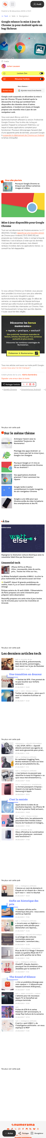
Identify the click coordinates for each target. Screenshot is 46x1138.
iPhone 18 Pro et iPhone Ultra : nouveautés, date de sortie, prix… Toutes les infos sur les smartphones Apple (26, 569)
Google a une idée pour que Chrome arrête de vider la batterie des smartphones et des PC (28, 501)
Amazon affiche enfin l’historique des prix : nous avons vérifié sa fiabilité (29, 911)
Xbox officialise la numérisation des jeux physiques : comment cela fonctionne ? (29, 834)
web (29, 298)
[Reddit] (26, 1129)
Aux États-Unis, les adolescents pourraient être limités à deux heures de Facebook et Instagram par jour (29, 820)
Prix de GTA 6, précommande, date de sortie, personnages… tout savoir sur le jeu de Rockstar (29, 663)
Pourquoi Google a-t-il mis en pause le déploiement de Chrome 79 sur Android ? (28, 465)
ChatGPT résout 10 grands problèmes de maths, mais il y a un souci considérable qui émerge (20, 584)
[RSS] (30, 1129)
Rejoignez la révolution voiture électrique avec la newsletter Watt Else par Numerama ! (22, 556)
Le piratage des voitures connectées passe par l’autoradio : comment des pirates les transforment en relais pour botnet (29, 939)
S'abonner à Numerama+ (20, 353)
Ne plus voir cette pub (10, 427)
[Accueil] (5, 4)
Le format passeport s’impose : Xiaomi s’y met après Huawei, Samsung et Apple (28, 789)
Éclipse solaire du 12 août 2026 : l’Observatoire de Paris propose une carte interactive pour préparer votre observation (21, 592)
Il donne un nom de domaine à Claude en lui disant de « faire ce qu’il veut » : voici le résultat (29, 890)
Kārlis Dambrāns (29, 375)
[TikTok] (11, 1129)
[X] (15, 1129)
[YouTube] (8, 1129)
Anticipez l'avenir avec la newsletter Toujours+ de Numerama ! (25, 441)
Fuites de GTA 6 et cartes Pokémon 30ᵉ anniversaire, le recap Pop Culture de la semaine (29, 1011)
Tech (6, 16)
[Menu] (12, 4)
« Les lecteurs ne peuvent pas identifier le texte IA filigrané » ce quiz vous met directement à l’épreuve (30, 775)
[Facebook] (23, 1129)
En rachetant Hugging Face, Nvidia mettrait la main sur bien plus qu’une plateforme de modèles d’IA (29, 761)
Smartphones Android (31, 389)
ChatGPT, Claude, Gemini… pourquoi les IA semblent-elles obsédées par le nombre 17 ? (28, 966)
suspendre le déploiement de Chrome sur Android (23, 135)
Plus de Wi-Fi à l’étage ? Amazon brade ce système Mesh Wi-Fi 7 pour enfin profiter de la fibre (29, 952)
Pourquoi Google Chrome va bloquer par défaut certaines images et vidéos (27, 185)
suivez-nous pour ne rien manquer (15, 368)
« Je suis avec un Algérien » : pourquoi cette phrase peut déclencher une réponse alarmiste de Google (27, 925)
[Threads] (37, 1129)
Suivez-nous (7, 90)
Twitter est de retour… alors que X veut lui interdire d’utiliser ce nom (30, 695)
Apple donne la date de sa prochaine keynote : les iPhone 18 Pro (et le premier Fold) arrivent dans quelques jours (29, 807)
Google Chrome (10, 389)
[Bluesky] (34, 1129)
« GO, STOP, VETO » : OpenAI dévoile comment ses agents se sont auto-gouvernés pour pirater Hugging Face (29, 748)
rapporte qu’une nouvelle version (30, 233)
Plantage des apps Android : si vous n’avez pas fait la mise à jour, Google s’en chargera (29, 453)
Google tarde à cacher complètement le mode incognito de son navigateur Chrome (28, 489)
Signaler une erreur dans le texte (15, 378)
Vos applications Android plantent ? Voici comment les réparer (26, 477)
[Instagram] (19, 1129)
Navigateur (24, 16)
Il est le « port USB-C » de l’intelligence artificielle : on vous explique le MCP (29, 1025)
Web (13, 16)
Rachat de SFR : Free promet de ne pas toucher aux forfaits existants (30, 681)
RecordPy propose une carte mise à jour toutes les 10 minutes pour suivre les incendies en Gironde (21, 600)
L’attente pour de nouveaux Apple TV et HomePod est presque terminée (27, 998)
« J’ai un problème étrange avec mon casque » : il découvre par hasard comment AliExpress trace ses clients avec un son (29, 984)
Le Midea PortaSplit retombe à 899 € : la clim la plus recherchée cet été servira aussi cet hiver (22, 577)
